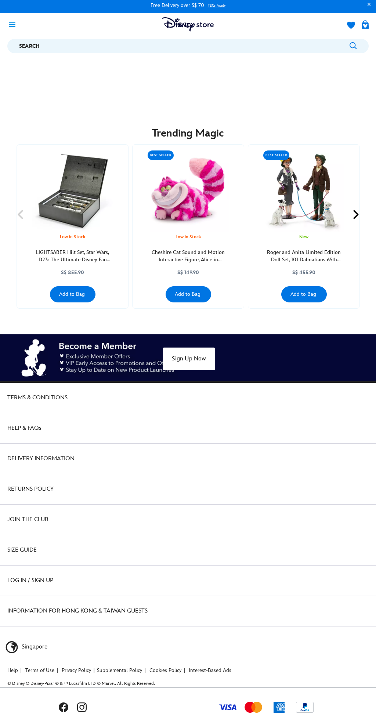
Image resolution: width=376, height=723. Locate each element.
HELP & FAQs (24, 428)
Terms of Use (39, 670)
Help (12, 670)
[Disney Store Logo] (188, 24)
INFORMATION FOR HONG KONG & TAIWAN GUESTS (77, 610)
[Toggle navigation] (14, 24)
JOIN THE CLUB (27, 519)
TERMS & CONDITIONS (37, 397)
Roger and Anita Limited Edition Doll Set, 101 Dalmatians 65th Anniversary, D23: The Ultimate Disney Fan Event (304, 256)
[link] (20, 214)
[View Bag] (365, 25)
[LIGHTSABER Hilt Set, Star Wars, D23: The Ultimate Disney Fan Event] (72, 191)
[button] (367, 8)
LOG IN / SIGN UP (30, 580)
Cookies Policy (165, 670)
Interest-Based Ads (210, 670)
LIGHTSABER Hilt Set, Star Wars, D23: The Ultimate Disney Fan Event (72, 256)
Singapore (33, 646)
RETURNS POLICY (30, 489)
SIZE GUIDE (22, 549)
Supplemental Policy (119, 670)
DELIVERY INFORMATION (41, 458)
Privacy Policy (76, 670)
